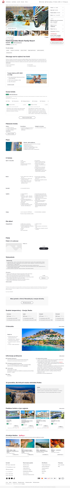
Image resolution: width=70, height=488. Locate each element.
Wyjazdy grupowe (45, 468)
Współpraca (15, 482)
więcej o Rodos (61, 326)
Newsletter (44, 471)
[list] (16, 98)
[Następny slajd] (48, 101)
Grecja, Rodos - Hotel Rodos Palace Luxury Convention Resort (27, 412)
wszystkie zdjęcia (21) (12, 28)
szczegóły (59, 35)
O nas (7, 482)
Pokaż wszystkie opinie (27, 117)
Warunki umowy (26, 464)
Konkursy (43, 469)
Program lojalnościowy (46, 464)
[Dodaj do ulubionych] (18, 412)
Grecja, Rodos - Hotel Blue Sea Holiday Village (42, 412)
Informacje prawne (36, 482)
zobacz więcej (61, 355)
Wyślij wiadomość (27, 302)
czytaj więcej (8, 62)
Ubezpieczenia (26, 466)
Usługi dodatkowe (26, 468)
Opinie (43, 473)
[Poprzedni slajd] (6, 394)
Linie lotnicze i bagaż (27, 469)
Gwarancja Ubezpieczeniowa (28, 474)
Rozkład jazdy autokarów (27, 471)
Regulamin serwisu (21, 482)
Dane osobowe (26, 473)
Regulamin (53, 486)
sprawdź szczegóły (10, 84)
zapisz (47, 37)
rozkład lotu (52, 26)
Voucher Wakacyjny (45, 466)
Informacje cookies (28, 482)
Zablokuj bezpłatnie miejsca (57, 42)
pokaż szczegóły (9, 281)
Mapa (12, 38)
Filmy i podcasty (61, 464)
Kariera (10, 482)
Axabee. (23, 483)
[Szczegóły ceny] (16, 44)
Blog (59, 466)
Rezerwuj (57, 39)
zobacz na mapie (10, 133)
